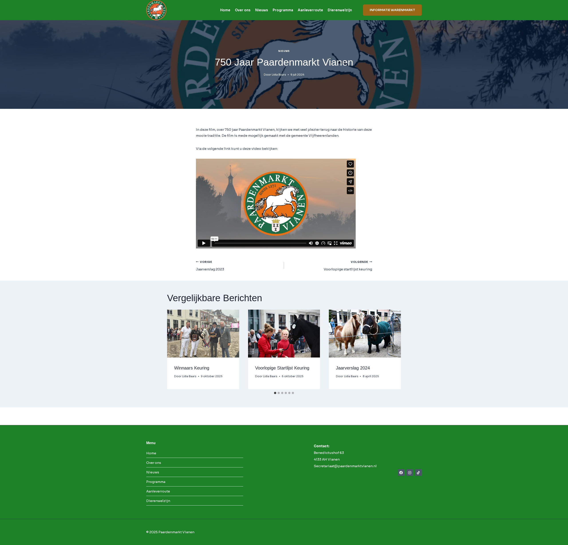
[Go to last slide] (173, 349)
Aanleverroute (310, 10)
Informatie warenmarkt (392, 10)
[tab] (275, 393)
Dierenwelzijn (340, 10)
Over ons (242, 10)
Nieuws (261, 10)
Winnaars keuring (191, 367)
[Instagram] (409, 472)
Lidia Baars (279, 74)
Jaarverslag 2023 (210, 266)
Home (225, 10)
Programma (283, 10)
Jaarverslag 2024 (353, 367)
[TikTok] (418, 472)
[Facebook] (401, 472)
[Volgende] (395, 349)
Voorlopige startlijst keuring (348, 266)
